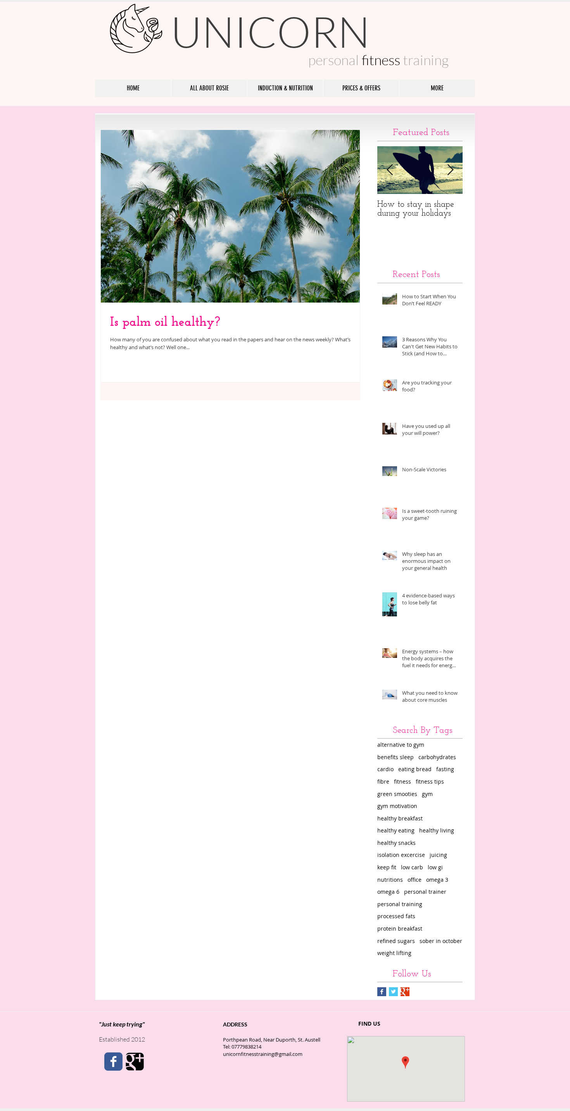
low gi (435, 867)
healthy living (436, 830)
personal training (399, 904)
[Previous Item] (389, 170)
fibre (383, 781)
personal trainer (425, 891)
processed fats (396, 916)
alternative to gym (400, 744)
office (414, 879)
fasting (445, 769)
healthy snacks (396, 842)
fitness (402, 781)
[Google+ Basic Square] (405, 991)
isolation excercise (401, 854)
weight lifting (394, 953)
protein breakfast (399, 928)
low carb (412, 867)
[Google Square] (135, 1061)
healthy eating (396, 830)
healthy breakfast (400, 818)
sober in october (441, 941)
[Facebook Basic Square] (381, 991)
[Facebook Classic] (113, 1061)
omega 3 (437, 879)
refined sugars (396, 941)
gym (427, 794)
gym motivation (397, 806)
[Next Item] (450, 170)
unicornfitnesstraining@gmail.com (262, 1053)
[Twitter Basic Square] (393, 991)
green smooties (397, 794)
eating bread (415, 769)
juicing (438, 854)
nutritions (390, 879)
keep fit (386, 867)
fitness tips (430, 781)
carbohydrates (437, 757)
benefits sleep (395, 757)
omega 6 (388, 891)
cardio (385, 769)
